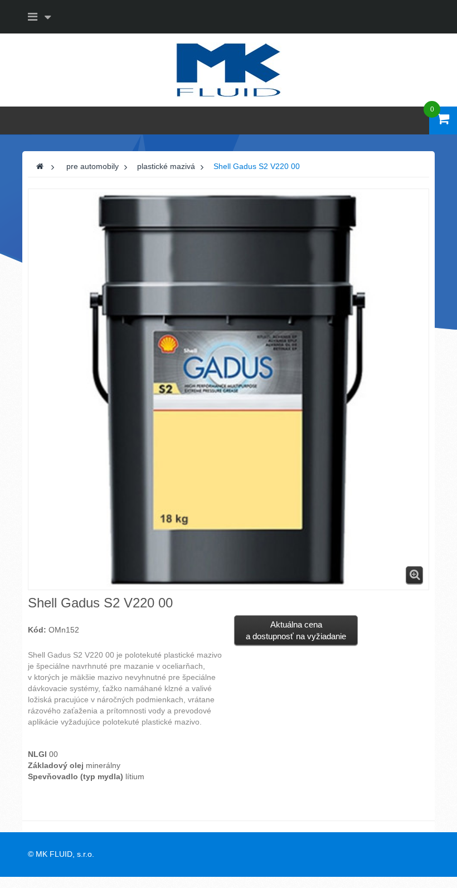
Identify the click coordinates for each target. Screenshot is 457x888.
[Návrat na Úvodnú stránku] (39, 166)
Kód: (37, 629)
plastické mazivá (166, 166)
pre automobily (92, 166)
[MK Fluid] (228, 69)
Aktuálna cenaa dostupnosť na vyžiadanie (296, 630)
